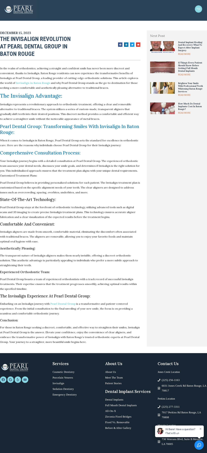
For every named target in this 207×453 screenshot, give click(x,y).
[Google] (10, 379)
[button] (120, 44)
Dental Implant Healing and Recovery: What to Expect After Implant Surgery (190, 46)
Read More (184, 54)
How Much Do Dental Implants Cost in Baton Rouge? (190, 106)
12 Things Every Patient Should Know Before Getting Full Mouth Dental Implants (190, 66)
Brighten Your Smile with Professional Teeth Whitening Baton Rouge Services (190, 87)
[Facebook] (3, 379)
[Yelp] (18, 379)
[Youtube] (25, 379)
